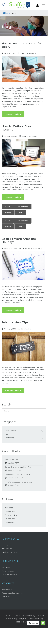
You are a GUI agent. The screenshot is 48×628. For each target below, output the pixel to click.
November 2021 (11, 515)
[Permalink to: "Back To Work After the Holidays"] (23, 265)
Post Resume (7, 549)
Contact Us (6, 596)
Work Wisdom (7, 589)
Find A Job (5, 545)
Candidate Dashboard (10, 552)
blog (20, 212)
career (8, 212)
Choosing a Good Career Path (17, 474)
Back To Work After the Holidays (19, 240)
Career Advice (31, 53)
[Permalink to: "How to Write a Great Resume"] (23, 153)
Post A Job (6, 567)
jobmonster (23, 207)
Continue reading (13, 114)
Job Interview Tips (15, 322)
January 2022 (10, 511)
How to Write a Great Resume (17, 128)
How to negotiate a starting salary (22, 45)
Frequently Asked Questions (12, 593)
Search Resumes (8, 571)
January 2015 (10, 522)
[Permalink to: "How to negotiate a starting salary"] (23, 69)
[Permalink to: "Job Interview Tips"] (23, 346)
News (23, 53)
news (7, 207)
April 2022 (9, 508)
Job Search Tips (11, 460)
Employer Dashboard (10, 574)
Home (7, 13)
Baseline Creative (24, 622)
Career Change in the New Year (18, 467)
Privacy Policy (28, 616)
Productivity (37, 248)
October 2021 (10, 518)
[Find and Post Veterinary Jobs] (16, 5)
